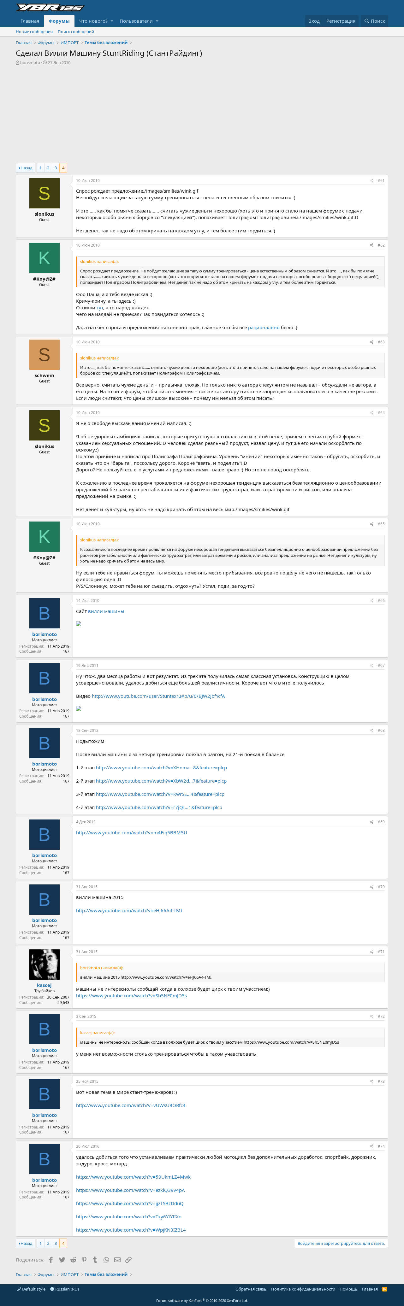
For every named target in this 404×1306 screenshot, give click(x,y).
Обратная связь (250, 1289)
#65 (381, 524)
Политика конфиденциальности (303, 1289)
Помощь (348, 1289)
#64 (381, 412)
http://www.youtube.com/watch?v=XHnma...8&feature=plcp (161, 767)
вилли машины (106, 611)
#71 (381, 951)
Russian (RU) (66, 1289)
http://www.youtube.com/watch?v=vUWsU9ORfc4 (131, 1105)
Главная (30, 21)
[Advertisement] (202, 112)
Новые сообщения (34, 31)
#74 (381, 1146)
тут (100, 307)
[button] (112, 21)
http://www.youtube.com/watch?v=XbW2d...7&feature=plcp (161, 781)
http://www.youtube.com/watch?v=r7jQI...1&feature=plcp (159, 807)
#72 (381, 1016)
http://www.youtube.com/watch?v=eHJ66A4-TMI (129, 910)
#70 (381, 886)
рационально (264, 327)
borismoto (30, 62)
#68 (381, 730)
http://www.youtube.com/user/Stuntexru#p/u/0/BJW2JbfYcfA (158, 696)
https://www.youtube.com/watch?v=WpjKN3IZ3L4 (131, 1230)
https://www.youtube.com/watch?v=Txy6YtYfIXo (128, 1216)
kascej (44, 985)
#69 (381, 822)
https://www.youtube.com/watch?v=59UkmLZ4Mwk (133, 1177)
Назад (27, 168)
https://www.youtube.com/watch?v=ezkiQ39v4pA (130, 1190)
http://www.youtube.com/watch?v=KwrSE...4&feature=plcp (160, 794)
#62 (381, 245)
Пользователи (136, 21)
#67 (381, 665)
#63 (381, 342)
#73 (381, 1081)
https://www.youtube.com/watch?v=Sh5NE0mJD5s (131, 995)
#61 (381, 180)
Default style (33, 1289)
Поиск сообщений (76, 31)
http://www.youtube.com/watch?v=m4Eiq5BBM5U (131, 832)
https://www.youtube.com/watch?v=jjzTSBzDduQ (130, 1203)
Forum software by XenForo (202, 1300)
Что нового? (93, 21)
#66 (381, 600)
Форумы (59, 21)
